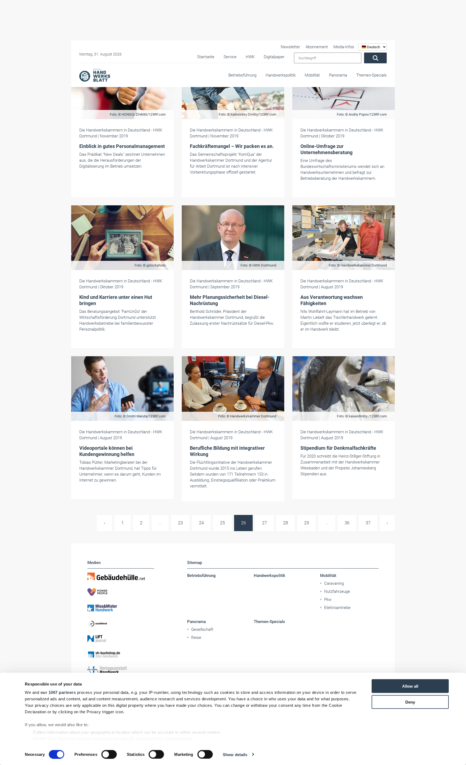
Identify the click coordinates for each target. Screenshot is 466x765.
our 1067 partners (58, 692)
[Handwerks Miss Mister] (120, 607)
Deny (410, 702)
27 (264, 522)
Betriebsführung (242, 75)
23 (180, 522)
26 (243, 522)
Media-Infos (343, 46)
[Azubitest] (120, 623)
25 (222, 522)
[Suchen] (375, 58)
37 (368, 522)
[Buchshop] (120, 654)
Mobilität (312, 75)
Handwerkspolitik (281, 75)
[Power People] (120, 592)
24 (201, 522)
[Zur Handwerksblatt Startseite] (94, 75)
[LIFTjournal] (120, 639)
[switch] (109, 754)
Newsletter (290, 46)
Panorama (338, 75)
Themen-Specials (371, 75)
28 (285, 522)
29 (306, 522)
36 (347, 522)
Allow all (410, 686)
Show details (235, 754)
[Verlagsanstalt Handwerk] (120, 670)
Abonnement (317, 46)
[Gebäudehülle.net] (120, 576)
